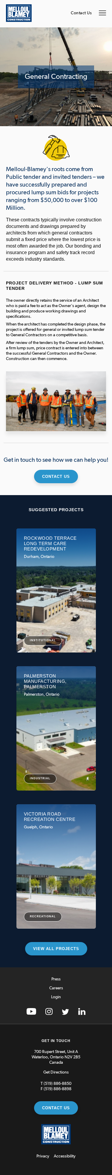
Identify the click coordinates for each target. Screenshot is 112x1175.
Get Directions (56, 1072)
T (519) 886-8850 (56, 1084)
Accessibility (65, 1156)
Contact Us (81, 13)
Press (56, 979)
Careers (56, 988)
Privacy (42, 1156)
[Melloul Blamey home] (19, 21)
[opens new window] (31, 1014)
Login (56, 997)
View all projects (56, 948)
